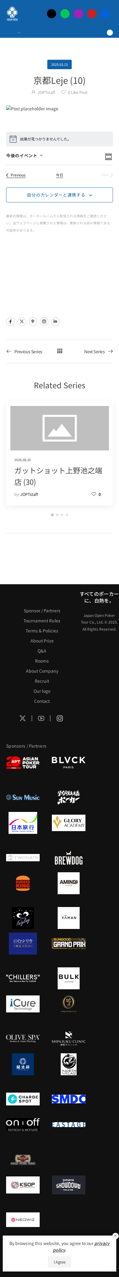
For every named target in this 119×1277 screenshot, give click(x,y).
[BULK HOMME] (68, 978)
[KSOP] (23, 1185)
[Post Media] (59, 108)
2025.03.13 (59, 64)
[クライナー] (23, 918)
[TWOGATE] (23, 857)
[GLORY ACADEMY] (68, 822)
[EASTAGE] (68, 1124)
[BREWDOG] (68, 857)
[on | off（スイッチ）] (23, 1124)
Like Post (78, 92)
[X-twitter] (51, 13)
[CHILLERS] (23, 978)
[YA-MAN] (68, 918)
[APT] (23, 762)
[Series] (60, 351)
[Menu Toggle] (13, 32)
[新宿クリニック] (68, 1038)
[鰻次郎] (23, 1064)
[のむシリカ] (23, 943)
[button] (115, 1236)
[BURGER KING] (23, 883)
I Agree (60, 1262)
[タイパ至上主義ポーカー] (68, 797)
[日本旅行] (23, 822)
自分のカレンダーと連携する (56, 195)
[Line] (65, 13)
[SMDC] (68, 1099)
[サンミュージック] (23, 797)
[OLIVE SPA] (23, 1038)
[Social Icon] (10, 321)
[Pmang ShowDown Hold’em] (68, 1185)
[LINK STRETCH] (68, 1003)
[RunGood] (68, 943)
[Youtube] (91, 13)
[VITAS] (68, 883)
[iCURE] (23, 1003)
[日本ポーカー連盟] (23, 1159)
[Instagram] (78, 13)
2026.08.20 (22, 459)
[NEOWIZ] (23, 1219)
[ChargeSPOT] (23, 1099)
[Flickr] (105, 13)
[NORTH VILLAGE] (68, 1064)
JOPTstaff (46, 92)
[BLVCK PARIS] (68, 762)
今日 (59, 175)
